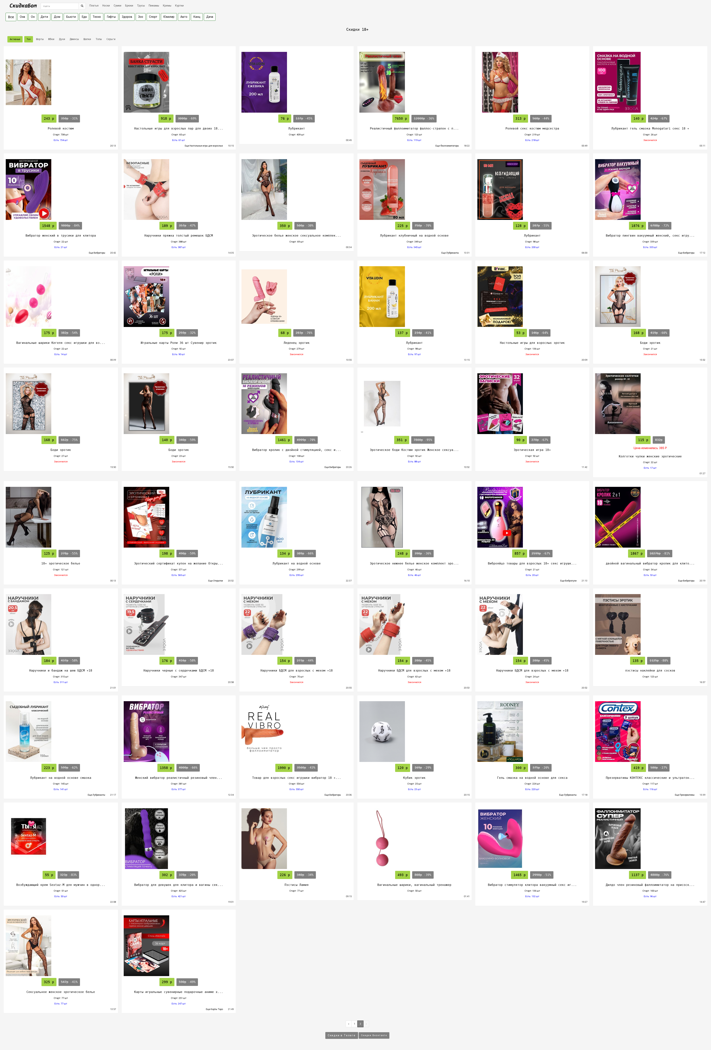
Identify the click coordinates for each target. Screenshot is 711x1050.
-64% (539, 333)
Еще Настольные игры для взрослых (205, 145)
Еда (84, 17)
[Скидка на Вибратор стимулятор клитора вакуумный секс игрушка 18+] (532, 838)
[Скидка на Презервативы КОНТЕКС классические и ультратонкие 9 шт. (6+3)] (650, 731)
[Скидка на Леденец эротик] (296, 296)
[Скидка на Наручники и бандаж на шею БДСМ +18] (61, 624)
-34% (305, 875)
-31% (69, 118)
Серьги (110, 39)
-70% (423, 225)
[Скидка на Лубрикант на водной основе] (296, 517)
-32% (187, 333)
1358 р (166, 768)
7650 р (401, 118)
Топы (98, 39)
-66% (305, 553)
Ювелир (168, 17)
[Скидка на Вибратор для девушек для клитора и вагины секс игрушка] (179, 838)
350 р (285, 226)
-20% (541, 767)
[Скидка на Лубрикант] (296, 82)
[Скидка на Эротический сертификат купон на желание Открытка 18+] (179, 517)
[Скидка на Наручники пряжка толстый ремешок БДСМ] (179, 189)
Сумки (117, 5)
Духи (61, 39)
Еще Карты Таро (216, 1009)
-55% (541, 225)
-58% (69, 660)
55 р (49, 875)
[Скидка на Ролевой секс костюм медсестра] (532, 82)
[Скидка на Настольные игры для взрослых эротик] (532, 296)
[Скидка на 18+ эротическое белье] (61, 517)
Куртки (179, 5)
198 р (167, 553)
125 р (49, 553)
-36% (424, 118)
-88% (659, 660)
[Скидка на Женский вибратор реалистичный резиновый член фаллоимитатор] (179, 731)
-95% (423, 440)
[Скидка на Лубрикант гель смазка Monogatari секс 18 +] (650, 82)
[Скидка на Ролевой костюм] (61, 82)
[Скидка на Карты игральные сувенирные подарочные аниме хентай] (179, 945)
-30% (305, 225)
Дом (57, 17)
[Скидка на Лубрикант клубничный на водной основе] (414, 189)
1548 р (48, 226)
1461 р (284, 440)
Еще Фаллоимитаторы (448, 145)
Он (33, 17)
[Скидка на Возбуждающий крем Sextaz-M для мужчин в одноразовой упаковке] (61, 838)
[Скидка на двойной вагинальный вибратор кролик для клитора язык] (650, 517)
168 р (638, 333)
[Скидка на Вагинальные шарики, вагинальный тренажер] (414, 838)
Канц (196, 17)
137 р (403, 333)
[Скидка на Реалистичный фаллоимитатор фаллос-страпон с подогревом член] (414, 82)
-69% (187, 118)
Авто (183, 17)
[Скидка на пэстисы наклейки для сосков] (650, 624)
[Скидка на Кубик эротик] (414, 731)
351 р (402, 440)
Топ (29, 39)
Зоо (140, 17)
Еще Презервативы (686, 795)
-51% (542, 875)
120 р (403, 768)
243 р (49, 118)
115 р (643, 440)
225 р (403, 226)
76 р (285, 118)
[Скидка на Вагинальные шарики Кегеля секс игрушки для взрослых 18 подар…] (61, 296)
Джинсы (73, 39)
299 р (167, 982)
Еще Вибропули (570, 580)
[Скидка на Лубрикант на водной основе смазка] (61, 731)
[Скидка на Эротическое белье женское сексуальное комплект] (296, 189)
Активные (15, 39)
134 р (285, 553)
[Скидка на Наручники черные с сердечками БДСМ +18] (179, 624)
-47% (187, 225)
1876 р (637, 226)
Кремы (167, 5)
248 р (403, 553)
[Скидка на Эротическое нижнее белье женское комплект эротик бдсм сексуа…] (414, 517)
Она (22, 17)
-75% (69, 440)
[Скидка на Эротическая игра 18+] (532, 403)
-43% (306, 767)
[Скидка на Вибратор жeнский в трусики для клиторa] (61, 189)
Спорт (153, 17)
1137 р (637, 875)
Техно (97, 17)
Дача (209, 17)
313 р (520, 118)
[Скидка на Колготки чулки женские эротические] (650, 403)
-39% (423, 875)
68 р (285, 333)
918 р (166, 118)
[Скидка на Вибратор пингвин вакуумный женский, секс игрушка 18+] (650, 189)
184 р (49, 661)
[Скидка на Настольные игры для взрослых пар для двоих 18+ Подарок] (179, 82)
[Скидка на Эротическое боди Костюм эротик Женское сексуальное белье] (414, 403)
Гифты (111, 17)
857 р (520, 553)
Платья (94, 5)
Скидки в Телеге (342, 1035)
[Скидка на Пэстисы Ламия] (296, 838)
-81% (660, 553)
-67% (658, 118)
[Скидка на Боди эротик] (650, 296)
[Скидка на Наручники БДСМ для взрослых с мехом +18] (296, 624)
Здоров (127, 17)
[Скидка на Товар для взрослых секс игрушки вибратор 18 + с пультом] (296, 731)
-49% (187, 982)
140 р (638, 118)
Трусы (141, 5)
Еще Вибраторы (99, 253)
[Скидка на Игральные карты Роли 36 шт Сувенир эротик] (179, 296)
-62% (69, 767)
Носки (106, 5)
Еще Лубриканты (451, 253)
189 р (167, 226)
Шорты (39, 39)
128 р (520, 226)
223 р (49, 768)
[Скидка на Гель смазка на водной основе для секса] (532, 731)
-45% (304, 118)
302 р (167, 875)
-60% (658, 333)
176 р (167, 661)
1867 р (636, 553)
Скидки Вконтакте (374, 1035)
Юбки (50, 39)
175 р (49, 333)
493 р (403, 875)
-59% (187, 440)
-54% (69, 333)
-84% (70, 225)
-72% (659, 225)
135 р (637, 661)
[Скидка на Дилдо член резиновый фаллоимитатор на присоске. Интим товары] (650, 838)
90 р (520, 440)
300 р (520, 768)
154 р (285, 661)
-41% (423, 333)
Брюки (129, 5)
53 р (520, 333)
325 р (49, 982)
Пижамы (154, 5)
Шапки (86, 39)
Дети (44, 17)
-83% (68, 875)
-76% (304, 333)
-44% (541, 118)
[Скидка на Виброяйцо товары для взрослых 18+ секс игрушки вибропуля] (532, 517)
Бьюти (71, 17)
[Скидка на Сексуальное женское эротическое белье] (61, 945)
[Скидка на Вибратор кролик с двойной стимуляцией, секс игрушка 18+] (296, 403)
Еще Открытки (217, 580)
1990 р (284, 768)
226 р (285, 875)
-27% (658, 767)
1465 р (519, 875)
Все (11, 17)
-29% (423, 767)
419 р (638, 768)
